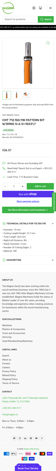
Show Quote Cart (54, 202)
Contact (6, 363)
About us (6, 359)
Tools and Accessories (13, 333)
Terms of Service (10, 383)
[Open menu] (50, 8)
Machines (7, 325)
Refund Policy (9, 375)
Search (48, 19)
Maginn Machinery (31, 449)
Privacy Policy (9, 371)
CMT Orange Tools (10, 115)
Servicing (6, 337)
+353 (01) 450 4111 (11, 408)
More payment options (28, 201)
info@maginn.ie (10, 414)
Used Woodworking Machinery (17, 341)
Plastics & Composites (13, 329)
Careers (6, 367)
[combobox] (28, 19)
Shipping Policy (9, 379)
